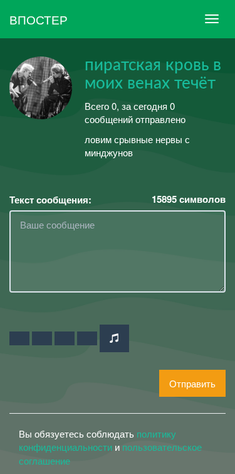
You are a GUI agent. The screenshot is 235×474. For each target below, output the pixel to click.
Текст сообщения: (50, 200)
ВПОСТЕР (38, 19)
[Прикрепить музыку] (114, 338)
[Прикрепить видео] (42, 338)
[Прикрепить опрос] (65, 338)
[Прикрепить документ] (87, 338)
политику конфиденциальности (97, 440)
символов (189, 199)
